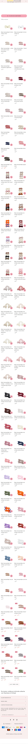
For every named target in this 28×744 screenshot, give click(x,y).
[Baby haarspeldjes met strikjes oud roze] (20, 509)
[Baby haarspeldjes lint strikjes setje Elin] (20, 207)
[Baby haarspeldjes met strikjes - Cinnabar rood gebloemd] (20, 288)
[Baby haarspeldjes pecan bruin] (7, 590)
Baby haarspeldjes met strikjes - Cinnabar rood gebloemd (19, 295)
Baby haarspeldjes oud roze (20, 579)
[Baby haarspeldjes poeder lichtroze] (7, 606)
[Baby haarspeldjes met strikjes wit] (20, 541)
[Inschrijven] (26, 714)
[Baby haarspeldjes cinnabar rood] (7, 126)
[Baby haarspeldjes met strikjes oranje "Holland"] (7, 509)
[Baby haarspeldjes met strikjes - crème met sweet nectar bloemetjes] (20, 306)
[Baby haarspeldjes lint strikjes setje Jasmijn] (20, 223)
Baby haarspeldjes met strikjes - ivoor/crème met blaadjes (7, 348)
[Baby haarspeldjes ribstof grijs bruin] (7, 671)
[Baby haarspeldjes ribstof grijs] (20, 655)
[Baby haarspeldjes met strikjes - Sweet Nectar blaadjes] (20, 359)
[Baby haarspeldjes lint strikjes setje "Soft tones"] (7, 175)
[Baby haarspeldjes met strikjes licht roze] (20, 477)
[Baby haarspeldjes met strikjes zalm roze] (20, 558)
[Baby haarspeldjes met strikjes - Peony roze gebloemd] (7, 359)
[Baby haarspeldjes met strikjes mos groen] (7, 493)
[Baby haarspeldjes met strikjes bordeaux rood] (20, 394)
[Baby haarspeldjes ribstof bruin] (7, 622)
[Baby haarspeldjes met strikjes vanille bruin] (7, 541)
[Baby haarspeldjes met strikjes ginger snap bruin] (20, 461)
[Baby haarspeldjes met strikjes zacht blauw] (7, 558)
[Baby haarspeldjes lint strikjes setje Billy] (7, 191)
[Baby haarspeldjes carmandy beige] (20, 110)
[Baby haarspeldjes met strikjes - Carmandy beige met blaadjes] (7, 288)
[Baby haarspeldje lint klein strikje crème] (7, 26)
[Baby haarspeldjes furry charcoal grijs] (7, 159)
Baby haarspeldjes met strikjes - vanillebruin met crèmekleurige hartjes (7, 384)
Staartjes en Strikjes (13, 734)
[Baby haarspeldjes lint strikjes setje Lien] (7, 240)
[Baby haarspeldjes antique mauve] (7, 78)
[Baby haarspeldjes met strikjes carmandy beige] (20, 411)
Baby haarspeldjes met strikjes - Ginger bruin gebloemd (6, 331)
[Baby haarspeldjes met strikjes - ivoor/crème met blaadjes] (7, 341)
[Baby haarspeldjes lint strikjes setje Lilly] (20, 240)
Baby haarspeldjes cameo (7, 116)
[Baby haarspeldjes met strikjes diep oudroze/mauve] (7, 443)
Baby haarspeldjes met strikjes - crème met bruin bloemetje (7, 313)
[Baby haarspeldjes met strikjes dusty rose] (7, 461)
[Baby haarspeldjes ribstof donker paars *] (20, 638)
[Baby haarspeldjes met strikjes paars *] (7, 525)
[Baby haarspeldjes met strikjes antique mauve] (20, 377)
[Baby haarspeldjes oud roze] (20, 574)
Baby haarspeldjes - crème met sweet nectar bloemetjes (7, 50)
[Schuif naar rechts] (25, 1)
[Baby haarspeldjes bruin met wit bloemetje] (7, 94)
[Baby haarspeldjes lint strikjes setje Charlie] (7, 207)
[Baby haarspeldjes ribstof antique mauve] (20, 606)
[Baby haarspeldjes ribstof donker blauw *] (7, 638)
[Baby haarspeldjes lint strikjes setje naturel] (20, 256)
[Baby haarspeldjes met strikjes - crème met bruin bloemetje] (7, 306)
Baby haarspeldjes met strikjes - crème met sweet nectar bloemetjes (20, 313)
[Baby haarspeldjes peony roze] (20, 590)
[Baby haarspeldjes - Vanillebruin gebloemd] (7, 60)
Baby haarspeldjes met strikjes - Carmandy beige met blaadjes (7, 295)
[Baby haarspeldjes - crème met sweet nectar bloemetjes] (7, 43)
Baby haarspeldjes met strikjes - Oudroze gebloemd (19, 348)
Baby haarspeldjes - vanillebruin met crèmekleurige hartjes (19, 67)
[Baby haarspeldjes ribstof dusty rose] (7, 655)
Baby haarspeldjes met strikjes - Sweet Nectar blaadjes (19, 366)
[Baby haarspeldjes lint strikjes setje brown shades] (20, 191)
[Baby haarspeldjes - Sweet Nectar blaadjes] (20, 43)
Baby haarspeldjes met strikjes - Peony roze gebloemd (6, 366)
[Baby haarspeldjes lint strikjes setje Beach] (20, 175)
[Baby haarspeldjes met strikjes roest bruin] (20, 525)
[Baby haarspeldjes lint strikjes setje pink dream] (20, 272)
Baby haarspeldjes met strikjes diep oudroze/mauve (6, 450)
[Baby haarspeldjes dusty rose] (20, 143)
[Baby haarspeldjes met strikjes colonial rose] (7, 427)
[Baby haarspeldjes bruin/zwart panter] (20, 94)
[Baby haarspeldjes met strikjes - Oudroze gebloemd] (20, 341)
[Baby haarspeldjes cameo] (7, 110)
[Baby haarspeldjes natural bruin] (7, 574)
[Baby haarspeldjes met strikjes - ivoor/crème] (20, 324)
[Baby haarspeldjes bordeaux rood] (20, 78)
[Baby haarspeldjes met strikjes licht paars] (7, 477)
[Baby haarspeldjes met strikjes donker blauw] (20, 443)
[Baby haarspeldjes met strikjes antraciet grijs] (7, 394)
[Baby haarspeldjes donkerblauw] (7, 143)
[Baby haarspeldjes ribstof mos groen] (20, 671)
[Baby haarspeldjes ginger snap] (20, 159)
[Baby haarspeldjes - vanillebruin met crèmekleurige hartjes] (20, 60)
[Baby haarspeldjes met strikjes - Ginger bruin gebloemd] (7, 324)
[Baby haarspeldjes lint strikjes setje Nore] (7, 272)
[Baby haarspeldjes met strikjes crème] (20, 427)
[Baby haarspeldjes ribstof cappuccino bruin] (20, 622)
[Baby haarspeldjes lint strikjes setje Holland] (7, 223)
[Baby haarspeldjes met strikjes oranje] (20, 493)
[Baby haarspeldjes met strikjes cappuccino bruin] (7, 411)
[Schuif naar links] (2, 1)
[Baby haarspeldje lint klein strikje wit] (20, 26)
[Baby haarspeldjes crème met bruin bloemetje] (20, 126)
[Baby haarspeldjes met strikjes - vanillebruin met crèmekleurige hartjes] (7, 377)
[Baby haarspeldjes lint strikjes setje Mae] (7, 256)
